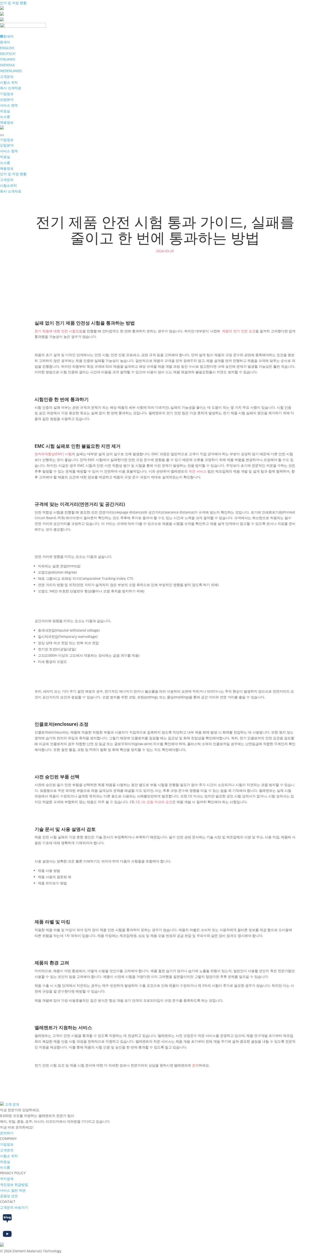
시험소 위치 (9, 82)
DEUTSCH (7, 53)
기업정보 (7, 93)
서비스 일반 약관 (13, 1190)
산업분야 (7, 99)
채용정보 (7, 122)
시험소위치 (8, 185)
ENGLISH (7, 48)
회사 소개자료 (10, 88)
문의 (195, 1065)
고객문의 (7, 76)
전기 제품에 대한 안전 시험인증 (58, 331)
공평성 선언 (9, 1196)
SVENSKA (7, 65)
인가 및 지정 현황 (13, 2)
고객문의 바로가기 (14, 1207)
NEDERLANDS (11, 70)
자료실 (5, 111)
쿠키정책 (7, 1178)
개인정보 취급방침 (14, 1184)
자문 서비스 (198, 471)
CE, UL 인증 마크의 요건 (154, 802)
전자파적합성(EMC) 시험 (53, 454)
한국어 (5, 42)
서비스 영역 (9, 105)
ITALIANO (7, 59)
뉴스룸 (5, 116)
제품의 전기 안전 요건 (238, 331)
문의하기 (7, 1133)
